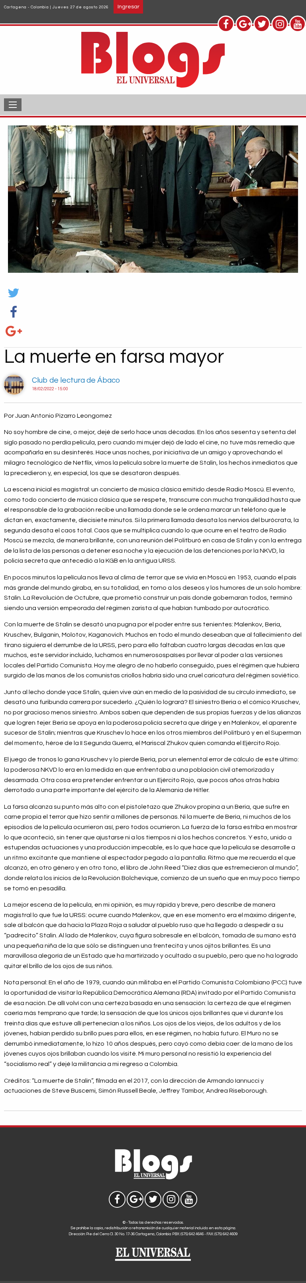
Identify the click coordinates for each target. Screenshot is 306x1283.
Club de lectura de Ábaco (76, 380)
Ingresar (128, 7)
